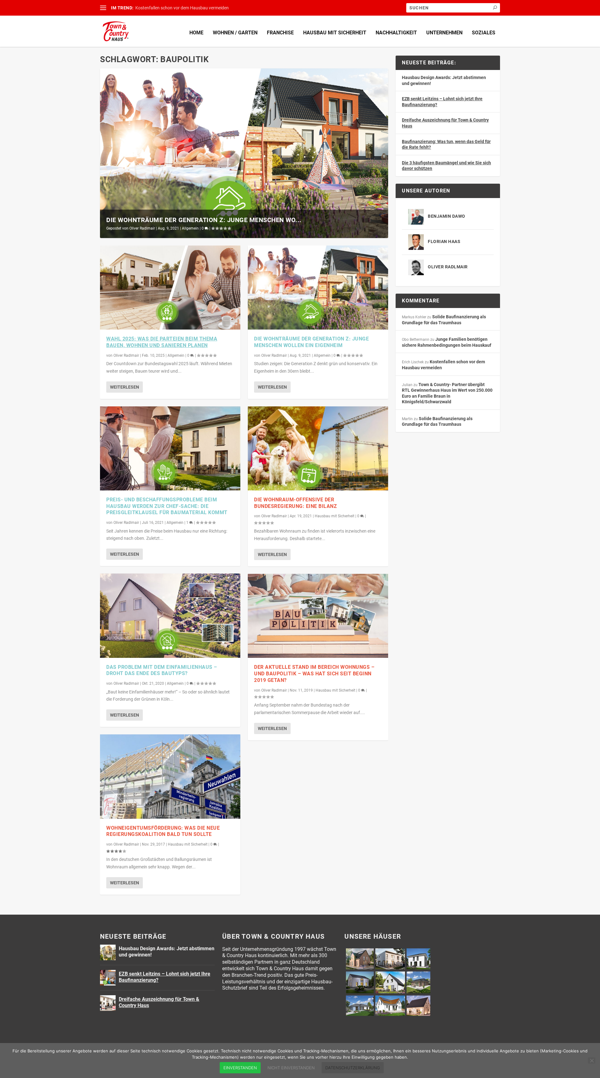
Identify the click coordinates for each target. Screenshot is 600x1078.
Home (196, 33)
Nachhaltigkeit (396, 33)
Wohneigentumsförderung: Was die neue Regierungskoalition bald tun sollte (163, 831)
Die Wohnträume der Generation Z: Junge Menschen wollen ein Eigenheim (311, 342)
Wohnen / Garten (235, 33)
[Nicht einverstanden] (591, 1060)
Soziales (483, 33)
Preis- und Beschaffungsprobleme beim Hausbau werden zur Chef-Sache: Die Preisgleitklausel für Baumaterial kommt (167, 506)
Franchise (280, 33)
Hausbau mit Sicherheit (334, 33)
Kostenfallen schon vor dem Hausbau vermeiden (182, 7)
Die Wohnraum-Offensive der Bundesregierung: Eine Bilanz (295, 503)
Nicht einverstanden (291, 1067)
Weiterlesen (124, 387)
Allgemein (190, 228)
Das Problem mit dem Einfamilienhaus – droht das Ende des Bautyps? (161, 670)
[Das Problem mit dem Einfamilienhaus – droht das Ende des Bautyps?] (170, 616)
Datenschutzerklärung (352, 1067)
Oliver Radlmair (142, 228)
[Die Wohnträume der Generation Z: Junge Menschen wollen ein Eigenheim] (318, 288)
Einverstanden (240, 1067)
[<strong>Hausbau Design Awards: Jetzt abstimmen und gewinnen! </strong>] (108, 952)
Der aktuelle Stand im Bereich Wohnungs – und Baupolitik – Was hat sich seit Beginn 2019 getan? (314, 673)
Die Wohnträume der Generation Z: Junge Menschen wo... (204, 220)
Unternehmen (444, 33)
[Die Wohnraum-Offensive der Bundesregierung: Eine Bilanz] (318, 448)
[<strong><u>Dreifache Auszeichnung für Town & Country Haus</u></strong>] (108, 1003)
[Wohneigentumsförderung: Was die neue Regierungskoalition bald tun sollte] (170, 776)
